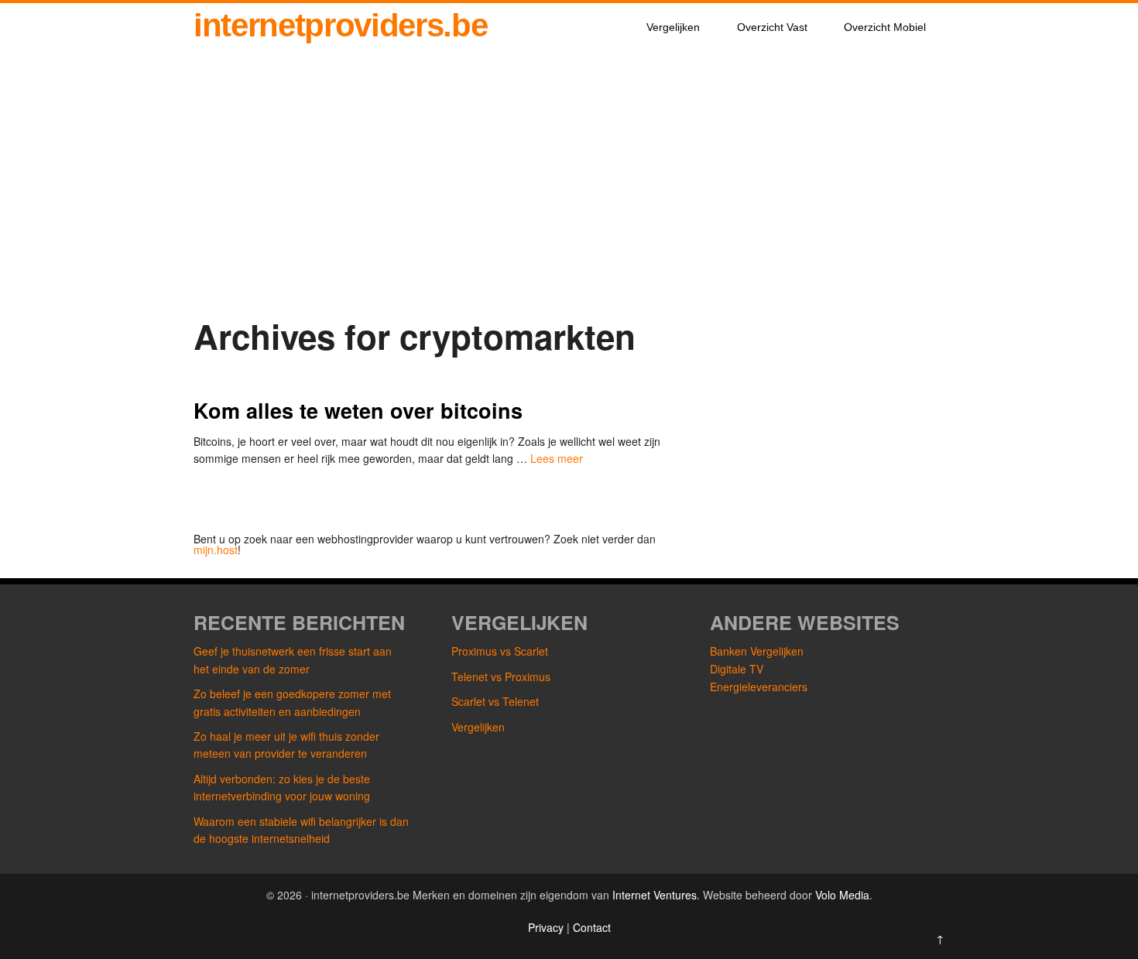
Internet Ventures (654, 894)
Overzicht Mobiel (885, 27)
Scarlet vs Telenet (495, 701)
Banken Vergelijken (757, 651)
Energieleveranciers (758, 686)
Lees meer (556, 458)
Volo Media (842, 894)
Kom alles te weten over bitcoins (358, 410)
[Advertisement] (569, 186)
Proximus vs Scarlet (499, 651)
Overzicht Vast (772, 27)
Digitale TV (736, 668)
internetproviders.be (340, 25)
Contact (592, 927)
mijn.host (216, 549)
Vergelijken (673, 27)
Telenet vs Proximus (500, 676)
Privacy (547, 927)
